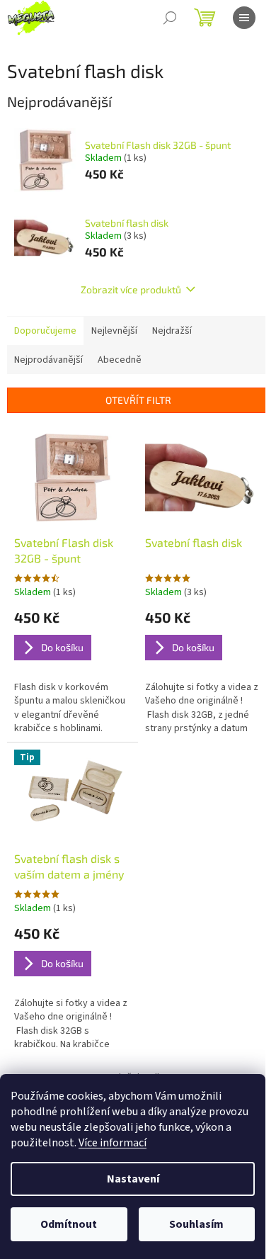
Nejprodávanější (48, 360)
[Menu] (244, 18)
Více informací (112, 1143)
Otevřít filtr (138, 400)
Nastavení (133, 1179)
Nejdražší (172, 331)
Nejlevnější (114, 331)
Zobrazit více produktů (131, 289)
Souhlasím (196, 1224)
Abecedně (120, 360)
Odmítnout (68, 1224)
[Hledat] (170, 18)
